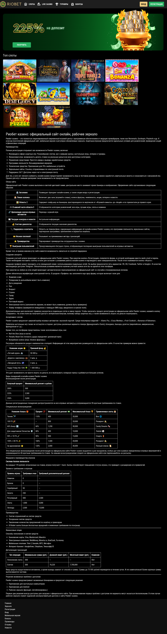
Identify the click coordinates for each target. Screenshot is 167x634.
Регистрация (10, 609)
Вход (7, 612)
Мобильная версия (12, 615)
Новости (8, 628)
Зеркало (8, 606)
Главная (8, 603)
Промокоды (9, 621)
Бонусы (8, 618)
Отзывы (8, 624)
